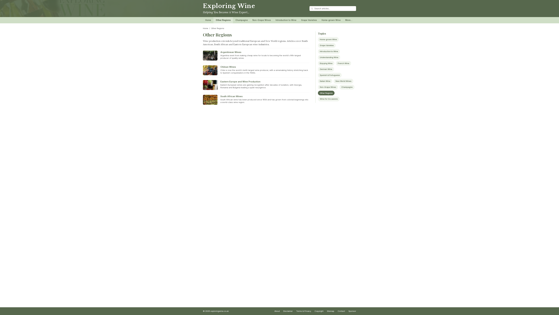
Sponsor (352, 311)
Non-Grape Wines (261, 20)
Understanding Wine (329, 57)
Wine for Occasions (329, 99)
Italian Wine (325, 81)
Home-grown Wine (331, 20)
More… (348, 20)
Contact (341, 311)
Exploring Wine (229, 6)
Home (208, 20)
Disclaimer (288, 311)
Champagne (241, 20)
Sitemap (330, 311)
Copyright (319, 311)
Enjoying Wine (326, 63)
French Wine (343, 63)
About (277, 311)
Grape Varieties (309, 20)
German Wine (326, 69)
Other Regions (223, 20)
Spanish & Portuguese (330, 75)
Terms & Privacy (303, 311)
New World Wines (343, 81)
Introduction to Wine (286, 20)
